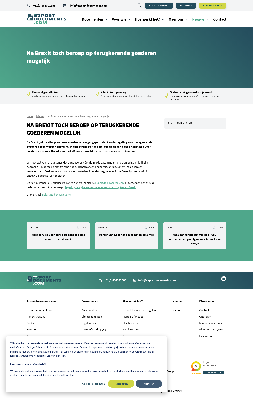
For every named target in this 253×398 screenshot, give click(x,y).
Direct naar (206, 301)
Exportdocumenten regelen (139, 310)
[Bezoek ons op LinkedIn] (223, 280)
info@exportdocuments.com (89, 5)
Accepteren (121, 383)
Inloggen (186, 5)
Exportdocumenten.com (110, 183)
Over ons (176, 19)
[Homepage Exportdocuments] (46, 19)
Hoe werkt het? (147, 19)
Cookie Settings (173, 390)
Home (30, 116)
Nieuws (198, 19)
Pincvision (205, 336)
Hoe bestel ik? (131, 323)
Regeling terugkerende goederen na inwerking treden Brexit (100, 187)
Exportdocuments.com (42, 301)
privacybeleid (39, 364)
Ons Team (205, 316)
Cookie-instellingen (93, 383)
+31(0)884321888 (44, 5)
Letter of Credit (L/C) (93, 329)
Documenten (92, 19)
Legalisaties (88, 323)
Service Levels (131, 329)
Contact (219, 19)
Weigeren (149, 383)
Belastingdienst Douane (56, 194)
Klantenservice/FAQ (211, 329)
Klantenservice (159, 5)
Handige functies (133, 316)
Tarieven (128, 336)
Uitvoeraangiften (91, 316)
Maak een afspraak (210, 323)
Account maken (213, 5)
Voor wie (119, 19)
